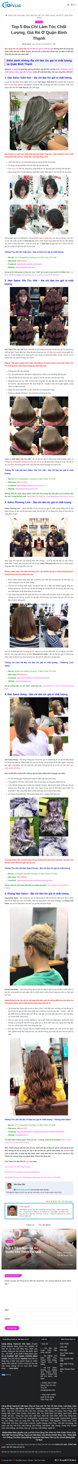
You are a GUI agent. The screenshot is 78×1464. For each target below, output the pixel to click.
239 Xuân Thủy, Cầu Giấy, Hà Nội (49, 1350)
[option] (39, 1249)
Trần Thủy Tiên (19, 1184)
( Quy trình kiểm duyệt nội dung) (39, 1189)
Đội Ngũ (63, 1350)
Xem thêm (13, 1368)
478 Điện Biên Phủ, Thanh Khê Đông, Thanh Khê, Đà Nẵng (49, 1360)
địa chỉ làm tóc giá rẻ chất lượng (39, 49)
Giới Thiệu (64, 1344)
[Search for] (68, 5)
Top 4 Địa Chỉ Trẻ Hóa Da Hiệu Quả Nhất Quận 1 (22, 1172)
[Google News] (44, 1225)
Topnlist (15, 69)
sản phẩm (15, 169)
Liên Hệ (63, 1347)
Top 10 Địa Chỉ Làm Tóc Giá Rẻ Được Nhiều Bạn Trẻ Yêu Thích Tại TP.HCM (32, 1177)
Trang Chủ (11, 15)
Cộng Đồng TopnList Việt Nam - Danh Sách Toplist (30, 1460)
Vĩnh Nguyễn (27, 44)
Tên (7, 1310)
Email (8, 1319)
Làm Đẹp (21, 15)
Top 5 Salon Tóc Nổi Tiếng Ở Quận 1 (18, 1167)
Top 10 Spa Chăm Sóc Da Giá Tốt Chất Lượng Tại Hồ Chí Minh (25, 1250)
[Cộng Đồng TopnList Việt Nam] (11, 4)
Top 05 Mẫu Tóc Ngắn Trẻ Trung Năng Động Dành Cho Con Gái (50, 496)
